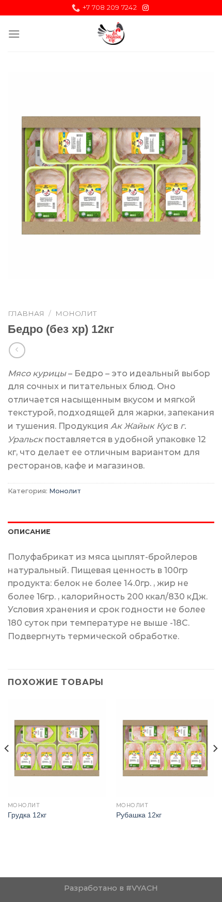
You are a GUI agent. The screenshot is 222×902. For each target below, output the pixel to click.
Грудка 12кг (27, 815)
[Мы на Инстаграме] (145, 8)
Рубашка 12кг (139, 815)
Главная (26, 313)
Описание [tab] (29, 532)
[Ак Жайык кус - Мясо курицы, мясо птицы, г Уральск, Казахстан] (111, 33)
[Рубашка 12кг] (165, 748)
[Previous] (7, 769)
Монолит (76, 313)
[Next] (215, 769)
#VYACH (142, 888)
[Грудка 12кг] (57, 748)
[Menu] (14, 33)
